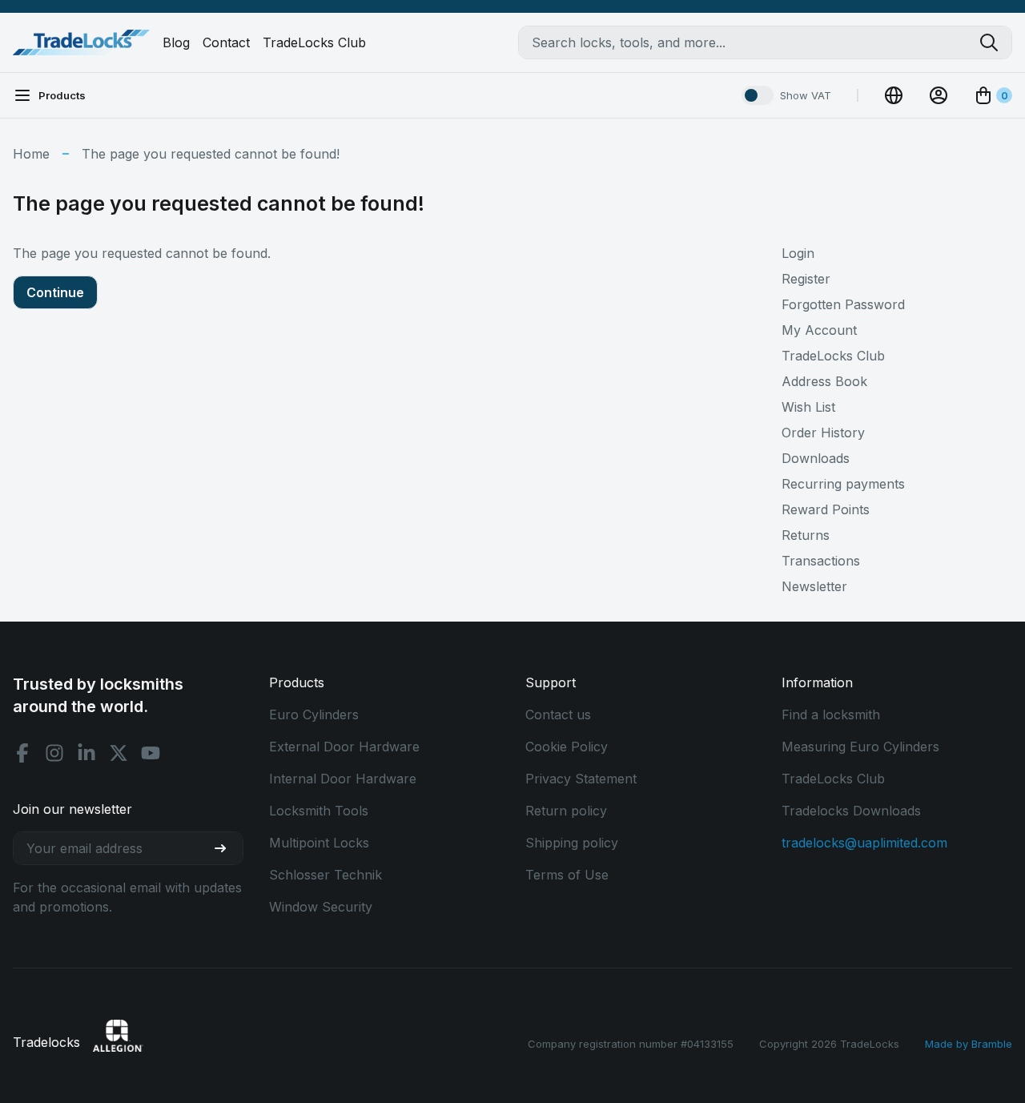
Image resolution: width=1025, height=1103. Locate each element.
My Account (819, 330)
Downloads (816, 458)
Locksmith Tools (318, 811)
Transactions (821, 561)
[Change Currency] (893, 95)
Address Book (824, 381)
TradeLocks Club (314, 42)
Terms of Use (567, 875)
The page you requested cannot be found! (211, 154)
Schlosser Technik (325, 875)
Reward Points (826, 509)
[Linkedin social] (86, 753)
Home (31, 154)
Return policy (566, 811)
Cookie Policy (566, 747)
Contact (226, 42)
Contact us (558, 714)
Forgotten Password (843, 304)
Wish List (808, 407)
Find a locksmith (831, 714)
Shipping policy (571, 843)
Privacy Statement (581, 779)
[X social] (118, 753)
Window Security (320, 907)
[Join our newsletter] (227, 848)
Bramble (991, 1043)
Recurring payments (843, 484)
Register (806, 279)
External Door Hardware (344, 747)
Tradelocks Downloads (851, 811)
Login (798, 253)
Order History (823, 433)
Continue (55, 292)
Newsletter (814, 586)
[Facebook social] (22, 753)
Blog (176, 42)
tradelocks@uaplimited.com (864, 843)
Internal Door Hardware (342, 779)
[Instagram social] (54, 753)
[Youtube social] (150, 753)
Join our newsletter (72, 809)
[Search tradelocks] (995, 42)
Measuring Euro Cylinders (860, 747)
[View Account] (938, 95)
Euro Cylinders (314, 714)
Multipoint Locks (319, 843)
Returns (806, 535)
